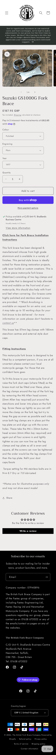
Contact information (29, 748)
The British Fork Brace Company (26, 735)
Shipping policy (38, 743)
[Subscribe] (46, 577)
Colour (5, 129)
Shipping (17, 115)
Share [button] (9, 497)
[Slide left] (21, 92)
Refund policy (25, 739)
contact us (8, 323)
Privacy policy (41, 739)
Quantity (6, 172)
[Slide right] (35, 92)
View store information (18, 228)
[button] (6, 13)
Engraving (7, 143)
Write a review (28, 531)
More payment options (28, 208)
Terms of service (21, 743)
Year (4, 158)
